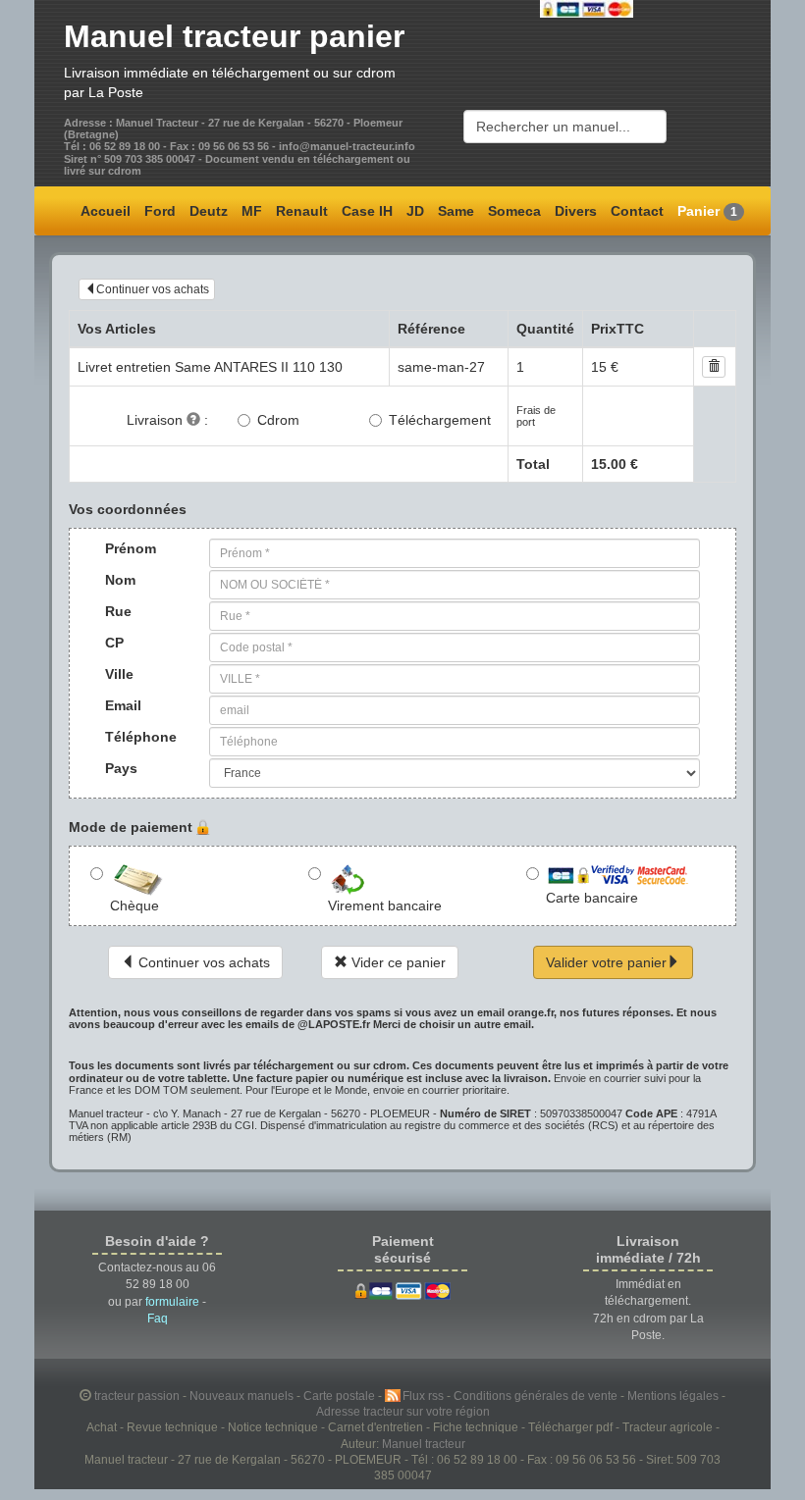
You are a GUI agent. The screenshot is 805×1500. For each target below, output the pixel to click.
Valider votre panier (606, 962)
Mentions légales (674, 1395)
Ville (119, 674)
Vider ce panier (397, 962)
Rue (118, 611)
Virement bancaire (385, 905)
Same (456, 211)
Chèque (134, 905)
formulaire (172, 1302)
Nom (120, 580)
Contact (637, 211)
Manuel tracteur (423, 1443)
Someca (514, 211)
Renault (302, 211)
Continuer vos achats (152, 289)
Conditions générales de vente (537, 1395)
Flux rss (424, 1395)
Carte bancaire (592, 897)
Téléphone (123, 737)
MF (252, 211)
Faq (157, 1318)
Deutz (208, 211)
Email (123, 705)
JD (415, 211)
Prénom (123, 548)
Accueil (105, 211)
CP (114, 642)
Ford (160, 211)
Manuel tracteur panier (234, 36)
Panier (707, 211)
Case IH (367, 211)
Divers (576, 211)
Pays (121, 768)
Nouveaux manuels (242, 1395)
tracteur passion (137, 1395)
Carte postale (340, 1395)
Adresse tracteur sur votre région (403, 1411)
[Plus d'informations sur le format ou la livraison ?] (193, 420)
